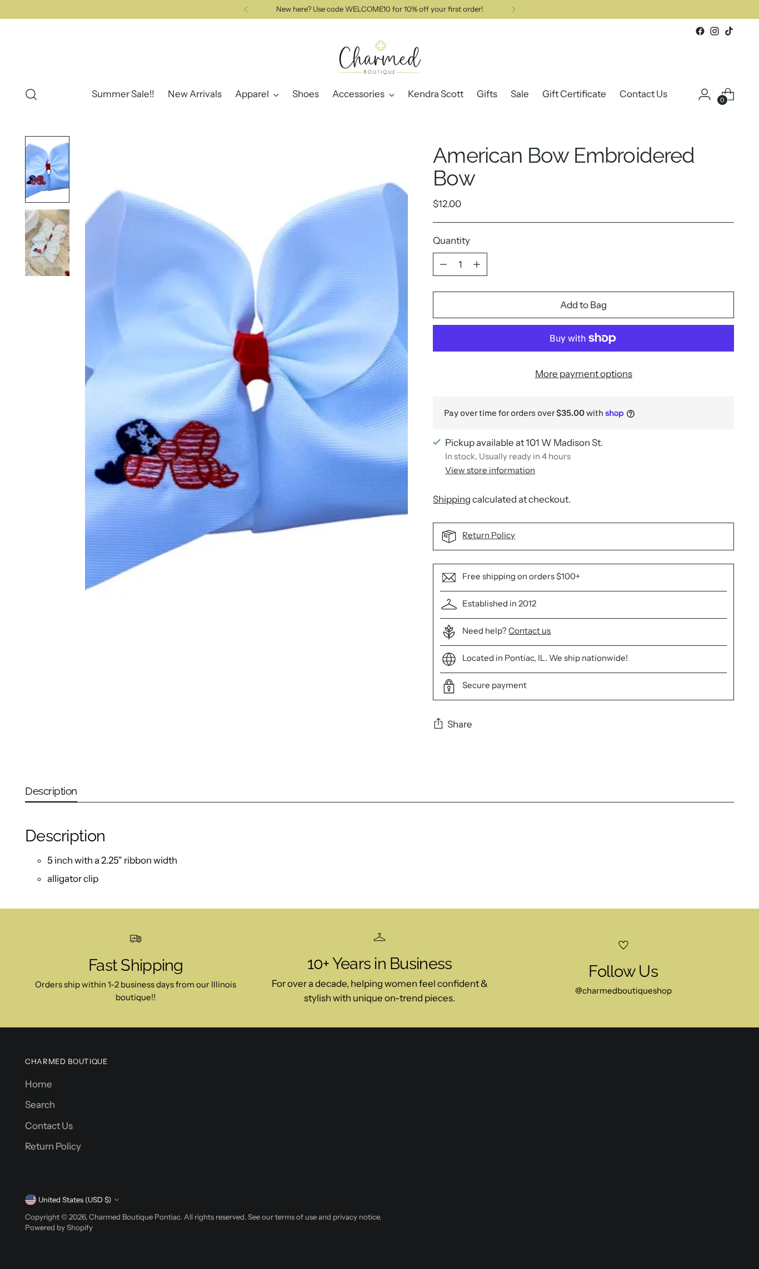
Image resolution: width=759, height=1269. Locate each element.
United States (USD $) (74, 1199)
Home (38, 1084)
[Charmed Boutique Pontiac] (379, 57)
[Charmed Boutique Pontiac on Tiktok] (729, 31)
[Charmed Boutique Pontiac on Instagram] (715, 31)
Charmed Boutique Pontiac (135, 1216)
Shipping (452, 499)
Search (40, 1104)
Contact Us (49, 1125)
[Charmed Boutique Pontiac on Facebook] (700, 31)
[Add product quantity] (477, 264)
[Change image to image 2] (47, 242)
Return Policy (488, 535)
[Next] (513, 9)
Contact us (529, 630)
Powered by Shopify (59, 1227)
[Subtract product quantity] (443, 264)
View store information (490, 470)
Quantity (451, 240)
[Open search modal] (31, 94)
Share (459, 724)
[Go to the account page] (704, 94)
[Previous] (246, 9)
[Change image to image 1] (47, 169)
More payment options (583, 373)
